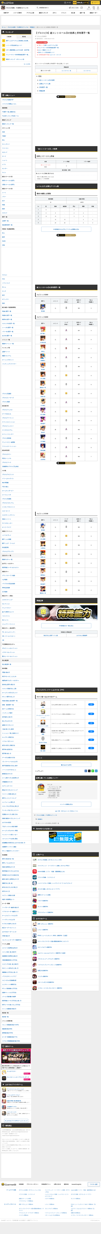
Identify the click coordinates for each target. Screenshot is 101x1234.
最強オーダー (93, 13)
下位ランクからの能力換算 (10, 826)
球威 (3, 205)
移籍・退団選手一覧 (8, 705)
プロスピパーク (6, 462)
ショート (4, 160)
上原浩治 (43, 548)
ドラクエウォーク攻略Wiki (26, 1201)
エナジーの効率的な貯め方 (10, 948)
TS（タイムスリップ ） (9, 632)
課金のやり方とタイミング (10, 790)
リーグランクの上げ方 (8, 919)
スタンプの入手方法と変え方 (10, 806)
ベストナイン (6, 616)
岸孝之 (43, 351)
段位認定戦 (5, 547)
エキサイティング (7, 600)
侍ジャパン (5, 620)
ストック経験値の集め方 (9, 1009)
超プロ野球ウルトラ (8, 612)
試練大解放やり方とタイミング (11, 818)
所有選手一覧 (43, 87)
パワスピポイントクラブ (9, 976)
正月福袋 (4, 592)
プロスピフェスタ (7, 410)
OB (3, 640)
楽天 (3, 295)
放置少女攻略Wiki (75, 1213)
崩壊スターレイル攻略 (25, 1198)
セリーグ (52, 55)
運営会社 (66, 1184)
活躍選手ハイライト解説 (9, 847)
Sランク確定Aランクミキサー (10, 851)
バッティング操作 (7, 713)
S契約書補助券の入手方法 (9, 960)
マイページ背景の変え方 (9, 794)
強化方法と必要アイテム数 (51, 635)
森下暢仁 (43, 333)
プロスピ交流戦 (6, 499)
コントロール (87, 70)
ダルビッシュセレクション (10, 648)
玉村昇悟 (43, 459)
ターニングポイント (8, 360)
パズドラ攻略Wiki (49, 1198)
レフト (4, 164)
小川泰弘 (43, 405)
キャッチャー (6, 144)
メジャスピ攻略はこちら (9, 104)
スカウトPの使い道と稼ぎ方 (10, 964)
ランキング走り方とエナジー (10, 810)
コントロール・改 (66, 70)
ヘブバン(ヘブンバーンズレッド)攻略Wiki (56, 1213)
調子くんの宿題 (6, 539)
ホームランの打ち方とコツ (10, 692)
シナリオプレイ (6, 535)
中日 (3, 279)
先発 (3, 132)
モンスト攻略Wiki (75, 1198)
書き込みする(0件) (66, 765)
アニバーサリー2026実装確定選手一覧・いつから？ (18, 55)
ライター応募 (93, 1184)
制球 (3, 209)
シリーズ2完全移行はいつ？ (14, 45)
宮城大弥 (43, 396)
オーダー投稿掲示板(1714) (9, 1037)
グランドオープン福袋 (8, 575)
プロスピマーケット (8, 418)
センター (4, 168)
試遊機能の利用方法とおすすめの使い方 (13, 843)
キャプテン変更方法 (8, 737)
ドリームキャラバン (8, 478)
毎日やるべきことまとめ (9, 676)
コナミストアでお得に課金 (10, 839)
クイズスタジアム (7, 430)
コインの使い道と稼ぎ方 (9, 952)
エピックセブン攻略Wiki (51, 1208)
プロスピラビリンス (8, 474)
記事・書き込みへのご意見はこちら (68, 811)
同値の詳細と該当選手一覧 (10, 701)
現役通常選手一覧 (7, 225)
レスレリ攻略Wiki (49, 1204)
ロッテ (4, 291)
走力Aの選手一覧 (7, 336)
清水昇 (43, 432)
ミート (4, 192)
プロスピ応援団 (6, 393)
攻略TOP (6, 13)
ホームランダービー (8, 491)
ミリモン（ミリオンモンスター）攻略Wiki (82, 1215)
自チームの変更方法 (8, 709)
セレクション (6, 604)
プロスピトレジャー (8, 426)
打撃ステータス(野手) (8, 184)
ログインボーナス (7, 786)
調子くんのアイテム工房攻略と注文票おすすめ (18, 41)
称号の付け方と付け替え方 (10, 887)
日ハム (4, 287)
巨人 (3, 233)
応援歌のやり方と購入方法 (10, 814)
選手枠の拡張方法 (7, 749)
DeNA (4, 241)
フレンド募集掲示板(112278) (10, 1025)
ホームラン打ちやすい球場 (10, 830)
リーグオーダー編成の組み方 (10, 907)
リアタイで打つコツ (8, 741)
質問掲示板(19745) (7, 1033)
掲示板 (24, 36)
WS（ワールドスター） (9, 636)
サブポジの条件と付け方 (9, 924)
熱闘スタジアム (6, 356)
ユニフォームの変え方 (8, 802)
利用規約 (21, 1184)
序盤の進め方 (6, 672)
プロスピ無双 (6, 402)
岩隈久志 (43, 557)
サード (4, 156)
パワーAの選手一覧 (7, 331)
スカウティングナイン (8, 515)
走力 (3, 201)
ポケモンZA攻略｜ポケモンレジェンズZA (30, 1190)
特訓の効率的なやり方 (8, 867)
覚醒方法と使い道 (7, 883)
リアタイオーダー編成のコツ (10, 911)
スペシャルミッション (8, 422)
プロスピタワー (6, 454)
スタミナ (4, 213)
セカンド (4, 152)
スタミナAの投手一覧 (8, 323)
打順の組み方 (6, 936)
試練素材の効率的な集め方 (10, 956)
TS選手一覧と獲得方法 (8, 112)
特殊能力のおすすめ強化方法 (10, 875)
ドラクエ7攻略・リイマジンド (27, 1194)
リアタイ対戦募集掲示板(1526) (11, 1041)
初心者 (73, 13)
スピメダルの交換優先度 (9, 980)
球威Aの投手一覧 (7, 315)
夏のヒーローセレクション (10, 656)
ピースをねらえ (6, 414)
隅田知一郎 (43, 387)
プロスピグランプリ (8, 551)
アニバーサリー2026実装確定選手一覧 (48, 47)
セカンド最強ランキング (44, 50)
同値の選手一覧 (6, 311)
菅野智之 (43, 575)
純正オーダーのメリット (9, 928)
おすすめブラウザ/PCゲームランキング (17, 1121)
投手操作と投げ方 (7, 717)
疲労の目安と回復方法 (8, 745)
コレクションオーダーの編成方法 (11, 940)
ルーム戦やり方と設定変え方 (10, 778)
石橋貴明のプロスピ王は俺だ (10, 466)
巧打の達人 (5, 486)
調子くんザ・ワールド (8, 543)
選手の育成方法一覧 (8, 859)
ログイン (96, 2)
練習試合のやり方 (7, 774)
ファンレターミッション (9, 446)
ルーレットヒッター (8, 434)
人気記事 (9, 36)
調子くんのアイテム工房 (51, 45)
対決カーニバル (6, 458)
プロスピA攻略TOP (7, 100)
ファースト (5, 148)
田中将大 (43, 566)
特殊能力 (40, 819)
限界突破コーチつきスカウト (10, 567)
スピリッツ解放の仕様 (8, 895)
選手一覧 (82, 13)
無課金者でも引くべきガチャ (10, 680)
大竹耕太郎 (43, 342)
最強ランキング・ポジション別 (15, 59)
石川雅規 (43, 441)
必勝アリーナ (6, 352)
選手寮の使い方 (6, 753)
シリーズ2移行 (18, 13)
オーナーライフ (6, 527)
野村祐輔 (43, 450)
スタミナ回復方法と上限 (9, 688)
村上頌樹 (43, 378)
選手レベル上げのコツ (8, 863)
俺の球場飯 (5, 482)
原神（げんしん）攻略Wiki (26, 1204)
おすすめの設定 (6, 822)
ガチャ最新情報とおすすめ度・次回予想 (17, 50)
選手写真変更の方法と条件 (10, 766)
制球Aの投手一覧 (7, 319)
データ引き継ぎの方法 (8, 757)
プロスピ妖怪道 (6, 438)
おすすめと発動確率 (82, 635)
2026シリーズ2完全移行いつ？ (46, 52)
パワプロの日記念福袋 (8, 583)
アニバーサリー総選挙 (8, 442)
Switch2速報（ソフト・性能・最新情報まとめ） (83, 1190)
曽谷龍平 (43, 423)
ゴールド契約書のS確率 (9, 996)
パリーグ (58, 55)
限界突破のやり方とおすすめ (10, 871)
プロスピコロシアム (8, 503)
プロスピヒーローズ (8, 398)
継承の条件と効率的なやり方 (10, 879)
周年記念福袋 (6, 588)
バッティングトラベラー (9, 364)
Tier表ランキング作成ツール (10, 116)
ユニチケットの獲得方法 (9, 984)
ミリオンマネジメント (8, 507)
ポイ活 (69, 2)
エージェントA (6, 495)
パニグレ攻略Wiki (23, 1215)
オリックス (5, 299)
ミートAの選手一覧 (7, 327)
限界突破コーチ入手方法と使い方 (11, 1000)
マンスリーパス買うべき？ (10, 834)
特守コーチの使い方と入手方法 (11, 1005)
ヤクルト (4, 275)
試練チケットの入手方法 (9, 992)
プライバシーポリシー (32, 1184)
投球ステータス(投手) (8, 180)
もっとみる (27, 64)
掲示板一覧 (5, 1017)
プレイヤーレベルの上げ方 (10, 761)
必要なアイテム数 (44, 84)
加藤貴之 (43, 360)
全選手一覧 (5, 221)
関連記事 (42, 91)
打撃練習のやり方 (7, 782)
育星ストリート (6, 519)
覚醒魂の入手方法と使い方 (10, 972)
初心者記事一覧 (6, 664)
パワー (4, 196)
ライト (4, 172)
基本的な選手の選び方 (8, 684)
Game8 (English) (76, 1184)
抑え (3, 140)
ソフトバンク (6, 283)
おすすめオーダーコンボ (9, 932)
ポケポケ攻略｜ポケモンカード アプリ (81, 1194)
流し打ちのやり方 (7, 721)
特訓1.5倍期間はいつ (8, 899)
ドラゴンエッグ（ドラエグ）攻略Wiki (29, 1213)
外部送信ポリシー (46, 1184)
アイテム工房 (30, 13)
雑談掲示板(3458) (7, 1029)
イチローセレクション (8, 652)
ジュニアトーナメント (8, 624)
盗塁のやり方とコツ (8, 725)
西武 (3, 303)
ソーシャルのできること (9, 770)
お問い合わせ (57, 1184)
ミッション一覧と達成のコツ (10, 733)
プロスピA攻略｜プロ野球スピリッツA (46, 815)
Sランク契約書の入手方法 (9, 988)
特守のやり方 (6, 891)
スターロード (6, 511)
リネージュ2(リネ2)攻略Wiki (52, 1215)
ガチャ (55, 13)
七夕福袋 (4, 579)
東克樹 (43, 311)
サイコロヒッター (7, 523)
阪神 (3, 237)
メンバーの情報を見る (66, 804)
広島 (3, 245)
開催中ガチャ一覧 (7, 559)
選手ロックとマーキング (9, 798)
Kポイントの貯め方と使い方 (10, 968)
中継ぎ (4, 136)
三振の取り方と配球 (8, 729)
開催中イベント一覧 (8, 344)
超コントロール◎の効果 (47, 80)
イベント (63, 13)
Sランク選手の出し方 (8, 697)
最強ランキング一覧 (8, 124)
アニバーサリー (6, 608)
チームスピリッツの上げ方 (10, 915)
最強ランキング (43, 13)
